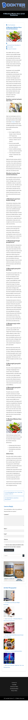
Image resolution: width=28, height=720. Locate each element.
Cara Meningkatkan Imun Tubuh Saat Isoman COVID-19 (13, 493)
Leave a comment (12, 48)
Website (6, 539)
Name (5, 528)
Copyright (14, 684)
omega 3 (13, 121)
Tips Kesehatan (11, 25)
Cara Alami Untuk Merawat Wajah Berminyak (12, 603)
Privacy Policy (14, 690)
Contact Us (14, 682)
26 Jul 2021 (10, 47)
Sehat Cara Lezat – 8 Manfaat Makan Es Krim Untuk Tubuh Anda (13, 619)
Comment (6, 514)
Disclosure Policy (14, 686)
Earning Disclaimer (14, 688)
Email (5, 534)
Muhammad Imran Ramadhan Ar (14, 45)
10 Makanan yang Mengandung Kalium (13, 651)
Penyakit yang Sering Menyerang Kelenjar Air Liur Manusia (13, 636)
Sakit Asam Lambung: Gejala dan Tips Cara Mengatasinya (14, 666)
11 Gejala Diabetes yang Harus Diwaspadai (11, 498)
